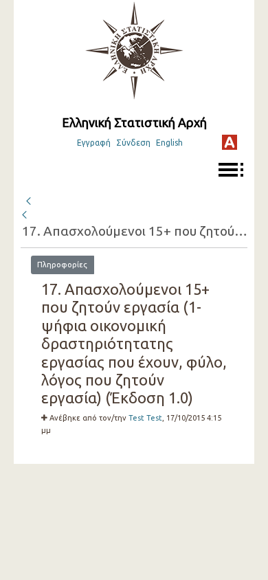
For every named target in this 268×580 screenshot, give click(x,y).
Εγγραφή (94, 142)
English (169, 142)
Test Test (145, 418)
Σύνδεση (133, 142)
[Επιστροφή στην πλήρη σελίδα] (28, 199)
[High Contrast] (229, 142)
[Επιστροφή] (25, 215)
